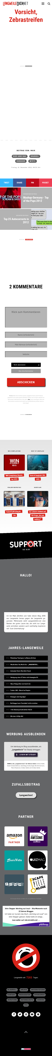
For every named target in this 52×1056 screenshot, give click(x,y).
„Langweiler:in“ (18, 749)
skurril (35, 156)
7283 (29, 977)
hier (29, 399)
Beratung (12, 1000)
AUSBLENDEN (28, 66)
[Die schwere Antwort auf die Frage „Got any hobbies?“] (37, 506)
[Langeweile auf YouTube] (32, 1014)
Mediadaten (24, 995)
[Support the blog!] (26, 545)
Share (19, 183)
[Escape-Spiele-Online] (38, 884)
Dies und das (19, 156)
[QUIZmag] (38, 860)
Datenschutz (27, 1000)
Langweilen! (26, 795)
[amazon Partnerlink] (14, 836)
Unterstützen (38, 990)
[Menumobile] (43, 3)
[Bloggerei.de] (26, 1049)
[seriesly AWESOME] (38, 836)
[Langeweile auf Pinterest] (38, 1014)
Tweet (6, 183)
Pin (32, 183)
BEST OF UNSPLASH (37, 451)
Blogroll (12, 990)
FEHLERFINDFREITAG (14, 487)
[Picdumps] (14, 884)
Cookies (41, 1000)
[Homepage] (17, 3)
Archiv (24, 990)
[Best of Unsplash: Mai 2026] (37, 468)
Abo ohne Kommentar (26, 371)
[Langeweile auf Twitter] (20, 1014)
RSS (26, 1005)
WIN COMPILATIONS (14, 451)
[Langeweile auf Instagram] (26, 1014)
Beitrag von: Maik (26, 150)
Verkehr (21, 161)
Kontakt (11, 995)
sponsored (39, 995)
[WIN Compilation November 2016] (14, 468)
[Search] (49, 3)
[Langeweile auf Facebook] (14, 1014)
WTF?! (32, 161)
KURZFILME (37, 487)
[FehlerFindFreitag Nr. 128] (14, 504)
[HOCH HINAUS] (26, 1032)
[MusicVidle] (14, 860)
